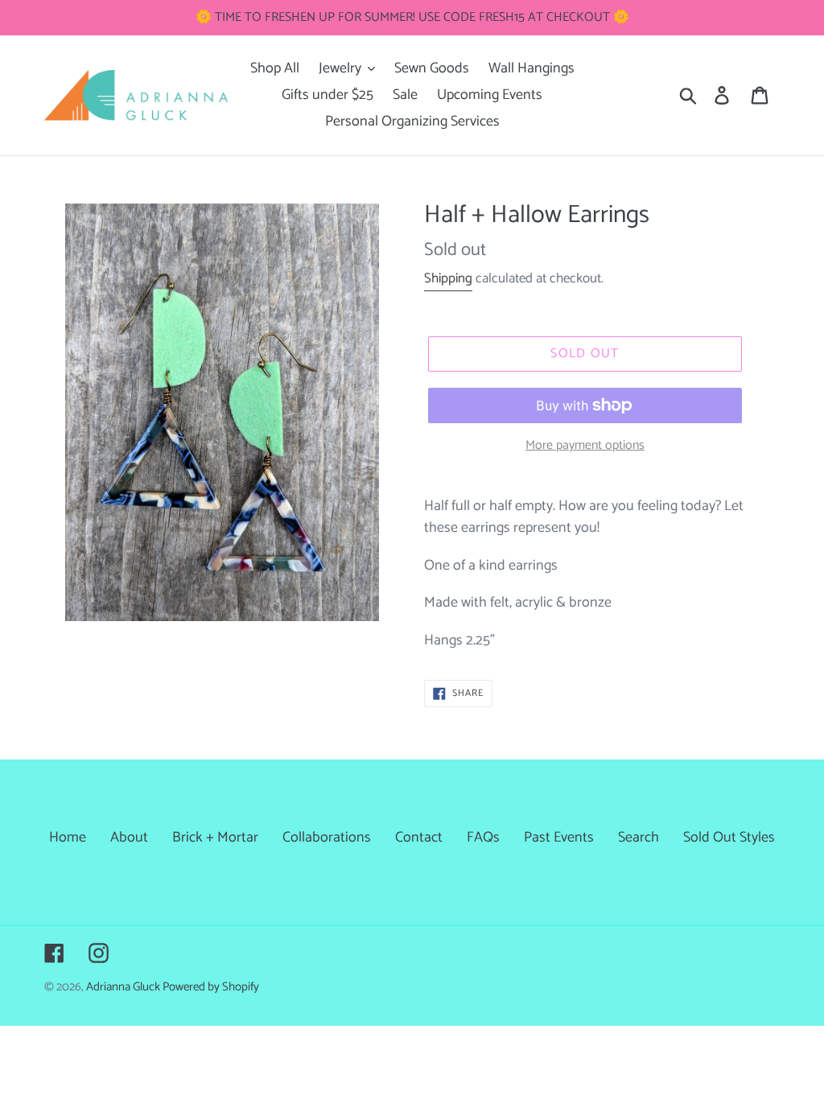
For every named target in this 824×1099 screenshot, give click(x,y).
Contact (419, 837)
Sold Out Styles (729, 837)
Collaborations (326, 837)
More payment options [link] (585, 445)
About (129, 837)
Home (67, 837)
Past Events (559, 837)
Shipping (448, 278)
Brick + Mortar (215, 837)
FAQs (483, 837)
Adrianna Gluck (124, 987)
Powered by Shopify (211, 987)
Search (638, 837)
